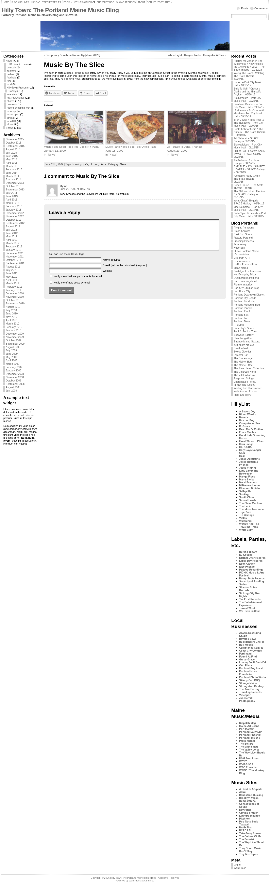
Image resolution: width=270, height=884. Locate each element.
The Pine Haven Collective (249, 368)
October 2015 (13, 142)
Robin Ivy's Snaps (244, 328)
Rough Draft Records (252, 578)
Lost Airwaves (242, 261)
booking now (72, 78)
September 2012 (15, 223)
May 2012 (11, 236)
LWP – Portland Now (245, 264)
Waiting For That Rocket (248, 388)
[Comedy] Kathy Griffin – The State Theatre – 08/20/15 (248, 178)
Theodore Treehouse (251, 509)
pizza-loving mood (77, 72)
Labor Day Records (250, 560)
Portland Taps (241, 318)
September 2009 (15, 343)
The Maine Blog (243, 361)
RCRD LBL (245, 830)
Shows (9, 127)
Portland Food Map (244, 301)
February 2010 (14, 326)
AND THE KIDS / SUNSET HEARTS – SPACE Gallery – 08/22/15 (249, 169)
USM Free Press (249, 758)
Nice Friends (247, 566)
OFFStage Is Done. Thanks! (184, 146)
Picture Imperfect (243, 284)
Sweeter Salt (241, 354)
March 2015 (12, 166)
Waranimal (245, 520)
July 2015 (11, 152)
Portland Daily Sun (250, 731)
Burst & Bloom (248, 551)
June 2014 (12, 172)
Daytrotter (245, 809)
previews (12, 104)
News (9, 60)
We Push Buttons (249, 611)
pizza (103, 164)
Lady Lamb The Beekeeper (248, 472)
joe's (85, 164)
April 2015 (11, 162)
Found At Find (248, 656)
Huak (242, 455)
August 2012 (13, 226)
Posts (244, 8)
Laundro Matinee (249, 815)
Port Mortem (246, 728)
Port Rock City (242, 291)
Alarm (242, 792)
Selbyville (245, 491)
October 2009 (13, 340)
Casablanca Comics (251, 647)
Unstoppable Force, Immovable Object (245, 383)
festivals (11, 77)
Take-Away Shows (250, 833)
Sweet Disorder (242, 351)
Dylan (64, 185)
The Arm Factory (249, 689)
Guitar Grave (247, 659)
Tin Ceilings (246, 515)
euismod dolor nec (24, 415)
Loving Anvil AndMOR (252, 662)
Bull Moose (246, 644)
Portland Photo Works (252, 677)
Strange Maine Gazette (247, 341)
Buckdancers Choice (251, 641)
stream (11, 117)
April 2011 (11, 280)
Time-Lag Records (250, 692)
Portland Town (242, 321)
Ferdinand (245, 653)
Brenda (243, 417)
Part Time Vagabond (245, 281)
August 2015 (13, 149)
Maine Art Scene (249, 726)
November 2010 (15, 296)
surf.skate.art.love (244, 344)
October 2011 (13, 259)
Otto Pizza (245, 665)
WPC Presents (248, 767)
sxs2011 (11, 121)
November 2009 (15, 337)
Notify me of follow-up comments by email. (78, 276)
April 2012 (11, 239)
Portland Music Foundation (248, 673)
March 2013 (12, 202)
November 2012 (15, 216)
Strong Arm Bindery (251, 686)
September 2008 (15, 383)
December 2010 (15, 293)
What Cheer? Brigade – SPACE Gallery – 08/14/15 (249, 202)
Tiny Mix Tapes (248, 854)
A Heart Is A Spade (250, 789)
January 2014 (13, 179)
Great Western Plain (251, 441)
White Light (246, 529)
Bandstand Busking (251, 795)
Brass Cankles (242, 230)
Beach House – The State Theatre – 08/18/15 (248, 186)
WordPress (240, 867)
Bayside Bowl (247, 638)
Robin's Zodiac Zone (245, 331)
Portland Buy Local (251, 668)
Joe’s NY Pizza (106, 75)
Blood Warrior (247, 414)
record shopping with (18, 107)
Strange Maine (248, 683)
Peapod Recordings (251, 569)
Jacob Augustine (249, 458)
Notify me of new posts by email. (72, 282)
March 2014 (12, 176)
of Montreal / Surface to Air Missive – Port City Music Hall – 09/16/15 (249, 113)
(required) (112, 259)
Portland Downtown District (249, 294)
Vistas (243, 518)
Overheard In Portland (246, 277)
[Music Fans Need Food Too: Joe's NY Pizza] (72, 127)
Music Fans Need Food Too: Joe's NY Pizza (71, 146)
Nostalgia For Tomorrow (247, 271)
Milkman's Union (249, 485)
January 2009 (13, 370)
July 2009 (11, 350)
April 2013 (11, 199)
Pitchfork (244, 818)
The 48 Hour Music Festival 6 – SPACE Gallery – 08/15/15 (249, 194)
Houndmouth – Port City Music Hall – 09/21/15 (247, 99)
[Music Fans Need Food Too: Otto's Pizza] (134, 127)
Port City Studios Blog (246, 287)
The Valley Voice (249, 749)
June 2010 (12, 313)
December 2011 (15, 253)
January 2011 (13, 290)
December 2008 (15, 373)
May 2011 (11, 276)
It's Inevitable (241, 254)
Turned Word (247, 608)
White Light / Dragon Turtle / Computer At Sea (196, 55)
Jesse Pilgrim (247, 467)
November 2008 (15, 377)
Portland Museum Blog (247, 304)
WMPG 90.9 (246, 764)
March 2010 (12, 323)
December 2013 (15, 182)
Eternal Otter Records (252, 557)
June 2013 (12, 196)
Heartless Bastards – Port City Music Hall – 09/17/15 (249, 106)
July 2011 (11, 270)
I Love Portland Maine (246, 251)
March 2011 (12, 283)
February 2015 (14, 169)
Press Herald (247, 740)
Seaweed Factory (244, 334)
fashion (11, 74)
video (10, 124)
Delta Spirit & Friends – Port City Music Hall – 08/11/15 (250, 215)
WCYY (243, 761)
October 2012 (13, 219)
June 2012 (12, 233)
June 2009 (12, 353)
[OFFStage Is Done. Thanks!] (195, 127)
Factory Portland (243, 237)
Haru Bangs (246, 444)
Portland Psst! (242, 311)
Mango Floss (247, 476)
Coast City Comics (250, 650)
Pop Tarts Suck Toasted (248, 823)
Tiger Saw (245, 512)
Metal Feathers (248, 482)
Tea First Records (250, 599)
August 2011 (13, 266)
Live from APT (242, 257)
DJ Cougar (245, 554)
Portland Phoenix (250, 734)
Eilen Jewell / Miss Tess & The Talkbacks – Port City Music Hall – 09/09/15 (249, 122)
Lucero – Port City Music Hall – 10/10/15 (248, 84)
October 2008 (13, 380)
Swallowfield (241, 348)
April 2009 (11, 360)
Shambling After (243, 338)
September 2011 (15, 263)
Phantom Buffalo (249, 488)
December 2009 (15, 333)
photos (10, 101)
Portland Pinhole (243, 308)
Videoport (245, 695)
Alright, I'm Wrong (244, 227)
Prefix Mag (245, 827)
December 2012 (15, 213)
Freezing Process (244, 241)
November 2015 (15, 139)
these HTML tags (74, 254)
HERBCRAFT (247, 447)
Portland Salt (241, 314)
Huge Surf (239, 247)
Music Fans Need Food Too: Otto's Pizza (130, 146)
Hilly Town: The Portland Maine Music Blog (60, 10)
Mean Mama (241, 267)
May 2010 (11, 316)
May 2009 (11, 357)
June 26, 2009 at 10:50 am (75, 188)
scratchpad (13, 114)
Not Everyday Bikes (245, 274)
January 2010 (13, 330)
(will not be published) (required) (125, 265)
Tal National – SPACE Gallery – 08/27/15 (246, 140)
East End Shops (243, 234)
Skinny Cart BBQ (249, 680)
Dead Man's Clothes (251, 429)
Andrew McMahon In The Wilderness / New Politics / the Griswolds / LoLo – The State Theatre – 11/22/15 (249, 65)
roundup (11, 111)
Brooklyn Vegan (249, 797)
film (9, 80)
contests (12, 70)
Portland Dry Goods (245, 298)
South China (246, 497)
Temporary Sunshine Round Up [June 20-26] (73, 55)
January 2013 (13, 209)
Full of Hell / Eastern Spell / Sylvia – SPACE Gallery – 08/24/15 (249, 153)
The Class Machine (250, 503)
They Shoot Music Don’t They (250, 850)
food (9, 84)
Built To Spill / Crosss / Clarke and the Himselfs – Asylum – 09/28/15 (248, 91)
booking (77, 164)
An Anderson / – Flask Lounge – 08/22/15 (246, 162)
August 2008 (13, 387)
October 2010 (13, 300)
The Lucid (245, 506)
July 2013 (11, 192)
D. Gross (244, 426)
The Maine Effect (243, 365)
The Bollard (246, 743)
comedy (11, 67)
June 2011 (11, 273)
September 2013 (15, 189)
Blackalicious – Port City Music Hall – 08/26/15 (248, 146)
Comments (261, 8)
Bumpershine (247, 800)
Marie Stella (246, 479)
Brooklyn (13, 91)
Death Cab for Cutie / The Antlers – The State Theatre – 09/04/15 (249, 132)
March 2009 (12, 363)
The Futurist (246, 839)
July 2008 (11, 390)
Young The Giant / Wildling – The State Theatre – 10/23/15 (250, 76)
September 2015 (15, 146)
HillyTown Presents (18, 87)
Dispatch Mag (247, 723)
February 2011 (14, 286)
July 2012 (11, 229)
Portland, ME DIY (249, 737)
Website (107, 270)
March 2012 (12, 243)
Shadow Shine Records (248, 589)
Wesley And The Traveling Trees (249, 525)
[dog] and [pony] (243, 394)
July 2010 (11, 310)
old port (94, 164)
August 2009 (13, 347)
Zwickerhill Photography (247, 699)
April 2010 (11, 320)
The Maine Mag (248, 746)
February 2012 (14, 246)
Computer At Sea (249, 423)
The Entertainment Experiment (250, 604)
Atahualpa (148, 880)
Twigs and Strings (244, 378)
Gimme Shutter (248, 812)
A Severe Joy (247, 411)
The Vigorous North (245, 371)
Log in (237, 864)
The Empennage (243, 358)
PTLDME (239, 324)
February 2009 (14, 367)
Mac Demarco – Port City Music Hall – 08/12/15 (248, 208)
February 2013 (14, 206)
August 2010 (13, 306)
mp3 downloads (16, 97)
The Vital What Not (244, 375)
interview (12, 94)
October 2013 (13, 186)
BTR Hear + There (17, 64)
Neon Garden (247, 563)
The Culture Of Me (250, 836)
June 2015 (12, 156)
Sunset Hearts (247, 500)
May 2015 (11, 159)
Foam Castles (247, 432)
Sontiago (244, 494)
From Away (240, 244)
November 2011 (15, 256)
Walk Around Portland (246, 391)
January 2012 (13, 249)
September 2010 (15, 303)
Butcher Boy (246, 420)
